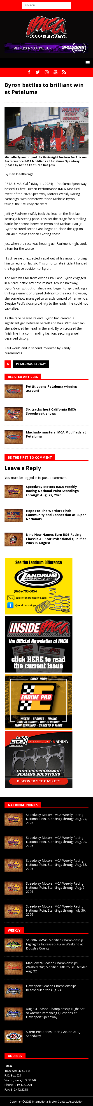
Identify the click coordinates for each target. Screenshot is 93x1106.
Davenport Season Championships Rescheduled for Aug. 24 (51, 988)
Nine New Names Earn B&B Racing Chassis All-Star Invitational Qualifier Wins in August (56, 538)
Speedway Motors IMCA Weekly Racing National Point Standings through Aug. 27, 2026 (52, 490)
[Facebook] (29, 72)
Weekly (14, 930)
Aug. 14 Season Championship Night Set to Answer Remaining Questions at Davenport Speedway (55, 1013)
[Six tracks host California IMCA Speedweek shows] (14, 414)
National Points (23, 805)
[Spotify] (64, 72)
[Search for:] (46, 5)
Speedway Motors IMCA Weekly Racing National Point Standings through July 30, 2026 (56, 910)
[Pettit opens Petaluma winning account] (14, 391)
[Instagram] (47, 72)
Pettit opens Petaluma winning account (51, 388)
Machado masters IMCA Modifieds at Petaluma (56, 434)
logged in (30, 477)
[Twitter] (38, 72)
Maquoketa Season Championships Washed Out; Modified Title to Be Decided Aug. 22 (57, 967)
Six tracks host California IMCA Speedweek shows (51, 411)
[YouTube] (55, 72)
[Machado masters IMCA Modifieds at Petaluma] (14, 437)
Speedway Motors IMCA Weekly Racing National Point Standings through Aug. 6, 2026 (55, 887)
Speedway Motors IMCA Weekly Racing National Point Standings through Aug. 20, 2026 (56, 841)
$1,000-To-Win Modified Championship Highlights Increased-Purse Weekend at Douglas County (54, 944)
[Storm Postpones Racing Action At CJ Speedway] (14, 1036)
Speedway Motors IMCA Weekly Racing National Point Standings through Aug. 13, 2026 (56, 864)
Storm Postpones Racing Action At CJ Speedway (53, 1034)
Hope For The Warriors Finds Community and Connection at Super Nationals (56, 515)
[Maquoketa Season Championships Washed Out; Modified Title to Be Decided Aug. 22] (14, 968)
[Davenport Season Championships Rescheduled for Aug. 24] (14, 991)
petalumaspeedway (31, 364)
